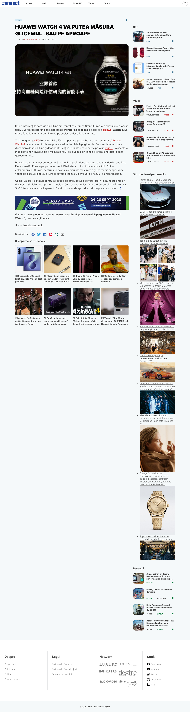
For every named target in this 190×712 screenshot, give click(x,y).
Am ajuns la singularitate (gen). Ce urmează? (158, 123)
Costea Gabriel (32, 39)
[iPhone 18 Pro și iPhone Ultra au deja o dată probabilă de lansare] (86, 259)
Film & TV (77, 3)
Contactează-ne (12, 679)
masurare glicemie (38, 218)
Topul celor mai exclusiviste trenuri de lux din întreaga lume (156, 538)
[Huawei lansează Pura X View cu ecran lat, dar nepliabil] (138, 52)
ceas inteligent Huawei (79, 214)
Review (60, 3)
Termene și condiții (62, 674)
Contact (107, 3)
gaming (149, 88)
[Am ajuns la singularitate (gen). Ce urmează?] (138, 126)
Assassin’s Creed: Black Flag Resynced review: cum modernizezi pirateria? (160, 623)
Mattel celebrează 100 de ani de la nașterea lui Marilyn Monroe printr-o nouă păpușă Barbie (156, 286)
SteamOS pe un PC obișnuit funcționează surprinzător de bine (160, 155)
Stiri (18, 20)
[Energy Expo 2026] (72, 208)
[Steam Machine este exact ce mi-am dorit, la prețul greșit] (138, 141)
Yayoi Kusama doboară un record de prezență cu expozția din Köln (157, 328)
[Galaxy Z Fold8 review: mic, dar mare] (138, 593)
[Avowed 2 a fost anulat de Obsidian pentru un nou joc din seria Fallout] (29, 301)
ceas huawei (56, 214)
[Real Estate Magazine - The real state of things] (128, 665)
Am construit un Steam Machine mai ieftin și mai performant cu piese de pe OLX (159, 577)
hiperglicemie (102, 214)
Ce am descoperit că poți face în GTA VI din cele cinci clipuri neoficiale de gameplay (160, 81)
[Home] (10, 2)
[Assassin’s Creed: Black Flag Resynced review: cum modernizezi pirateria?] (138, 625)
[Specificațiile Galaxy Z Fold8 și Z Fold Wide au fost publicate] (29, 259)
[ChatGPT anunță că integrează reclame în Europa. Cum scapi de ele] (138, 68)
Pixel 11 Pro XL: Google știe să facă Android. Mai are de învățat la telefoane (160, 108)
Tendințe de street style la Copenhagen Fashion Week (154, 242)
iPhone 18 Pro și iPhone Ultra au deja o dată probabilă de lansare (86, 279)
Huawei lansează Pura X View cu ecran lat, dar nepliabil (160, 49)
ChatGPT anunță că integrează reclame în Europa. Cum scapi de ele (160, 66)
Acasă (29, 3)
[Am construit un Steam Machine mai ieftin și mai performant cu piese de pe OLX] (138, 578)
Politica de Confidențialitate (66, 669)
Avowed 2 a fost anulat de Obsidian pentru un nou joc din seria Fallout (28, 321)
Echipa (8, 674)
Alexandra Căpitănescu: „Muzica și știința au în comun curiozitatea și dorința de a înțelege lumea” (157, 386)
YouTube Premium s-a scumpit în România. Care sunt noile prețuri (158, 34)
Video (91, 3)
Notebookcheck (33, 225)
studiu (109, 147)
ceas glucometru (37, 214)
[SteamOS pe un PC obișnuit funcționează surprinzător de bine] (138, 157)
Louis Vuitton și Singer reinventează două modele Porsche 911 (153, 358)
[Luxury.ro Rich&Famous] (108, 665)
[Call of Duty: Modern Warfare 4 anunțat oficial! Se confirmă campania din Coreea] (86, 301)
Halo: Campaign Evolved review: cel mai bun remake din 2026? (159, 607)
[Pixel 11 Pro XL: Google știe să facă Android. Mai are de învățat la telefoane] (138, 110)
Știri (44, 3)
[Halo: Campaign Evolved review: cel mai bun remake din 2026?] (138, 609)
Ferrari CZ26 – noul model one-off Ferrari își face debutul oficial (157, 181)
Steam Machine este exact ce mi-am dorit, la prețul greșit (160, 138)
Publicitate (10, 669)
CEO (37, 140)
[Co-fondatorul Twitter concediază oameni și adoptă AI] (115, 259)
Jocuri (149, 614)
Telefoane (161, 598)
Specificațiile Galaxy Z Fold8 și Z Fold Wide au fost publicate (28, 279)
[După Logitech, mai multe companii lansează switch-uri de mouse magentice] (57, 301)
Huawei (107, 129)
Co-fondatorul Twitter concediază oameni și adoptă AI (113, 279)
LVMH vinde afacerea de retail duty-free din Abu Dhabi (156, 213)
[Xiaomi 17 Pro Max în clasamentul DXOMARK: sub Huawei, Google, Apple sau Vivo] (115, 301)
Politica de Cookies (62, 664)
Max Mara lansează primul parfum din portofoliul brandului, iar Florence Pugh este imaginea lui (157, 419)
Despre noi (10, 664)
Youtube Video (152, 115)
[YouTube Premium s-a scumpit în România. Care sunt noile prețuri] (138, 36)
